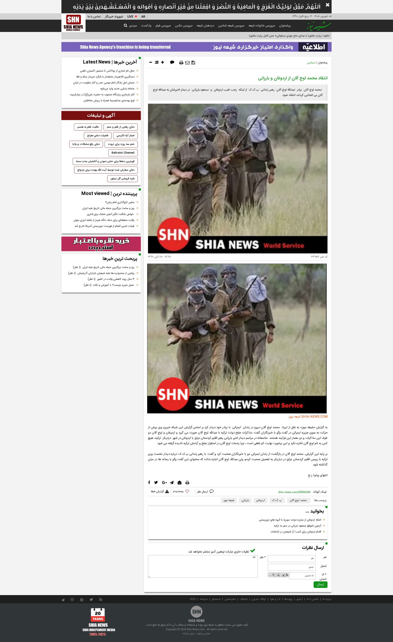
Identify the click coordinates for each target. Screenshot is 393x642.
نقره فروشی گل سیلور (122, 178)
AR (143, 16)
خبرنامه (204, 599)
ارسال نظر (203, 491)
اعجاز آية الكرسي (125, 135)
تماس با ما (94, 16)
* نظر (263, 557)
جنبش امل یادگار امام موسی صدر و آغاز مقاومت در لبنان (103, 83)
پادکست (146, 25)
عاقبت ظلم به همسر (88, 127)
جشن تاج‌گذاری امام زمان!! (119, 202)
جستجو (216, 599)
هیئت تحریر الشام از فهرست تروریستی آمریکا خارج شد (104, 226)
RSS (193, 599)
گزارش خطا (157, 491)
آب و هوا (275, 599)
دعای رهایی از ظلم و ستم (120, 127)
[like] (183, 492)
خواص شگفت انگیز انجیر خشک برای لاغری (110, 214)
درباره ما (327, 599)
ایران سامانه (188, 634)
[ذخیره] (193, 62)
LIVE (130, 16)
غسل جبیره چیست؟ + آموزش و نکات (109, 285)
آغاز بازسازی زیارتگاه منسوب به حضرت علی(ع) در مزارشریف (102, 94)
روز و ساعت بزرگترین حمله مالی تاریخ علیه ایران (108, 208)
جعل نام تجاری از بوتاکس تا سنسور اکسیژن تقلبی (107, 71)
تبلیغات (243, 599)
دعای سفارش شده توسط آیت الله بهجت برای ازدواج (105, 170)
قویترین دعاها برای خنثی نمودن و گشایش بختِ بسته (105, 161)
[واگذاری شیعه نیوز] (196, 45)
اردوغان (260, 500)
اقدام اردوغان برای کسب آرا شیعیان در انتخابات (296, 532)
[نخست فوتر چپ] (99, 621)
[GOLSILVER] (101, 244)
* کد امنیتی (323, 576)
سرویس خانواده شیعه (261, 25)
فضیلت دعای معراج (97, 135)
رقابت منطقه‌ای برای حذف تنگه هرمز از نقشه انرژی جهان (103, 220)
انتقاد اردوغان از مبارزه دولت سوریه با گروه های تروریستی (290, 520)
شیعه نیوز (229, 500)
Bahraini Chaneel (123, 153)
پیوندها (288, 599)
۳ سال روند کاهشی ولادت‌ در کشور (111, 279)
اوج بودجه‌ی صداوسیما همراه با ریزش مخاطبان (109, 100)
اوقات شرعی (259, 599)
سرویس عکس (184, 25)
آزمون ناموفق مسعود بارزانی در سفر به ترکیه (297, 526)
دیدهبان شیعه (205, 25)
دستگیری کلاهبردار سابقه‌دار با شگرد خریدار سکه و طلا (105, 77)
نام (325, 557)
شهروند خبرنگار (114, 16)
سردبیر (133, 25)
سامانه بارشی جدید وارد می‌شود (117, 88)
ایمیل (323, 566)
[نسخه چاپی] (181, 62)
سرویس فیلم (163, 25)
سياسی (311, 62)
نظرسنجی (230, 599)
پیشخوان (285, 25)
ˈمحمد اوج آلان (299, 500)
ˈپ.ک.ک (277, 500)
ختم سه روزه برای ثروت (121, 144)
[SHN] (73, 22)
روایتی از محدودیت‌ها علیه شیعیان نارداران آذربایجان (101, 273)
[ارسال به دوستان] (187, 62)
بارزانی (245, 500)
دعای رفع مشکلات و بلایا (86, 144)
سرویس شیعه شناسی (231, 25)
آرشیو (300, 599)
